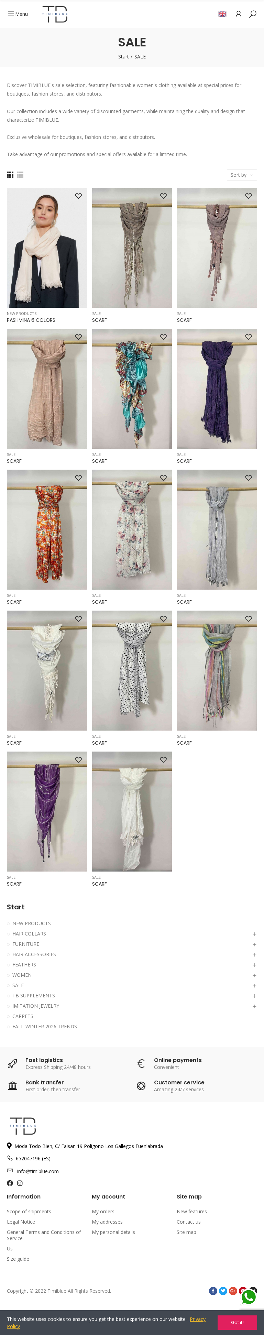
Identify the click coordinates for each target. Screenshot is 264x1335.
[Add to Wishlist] (78, 196)
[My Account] (238, 13)
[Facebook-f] (213, 1291)
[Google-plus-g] (233, 1291)
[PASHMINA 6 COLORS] (47, 248)
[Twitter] (223, 1291)
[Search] (252, 14)
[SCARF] (132, 248)
